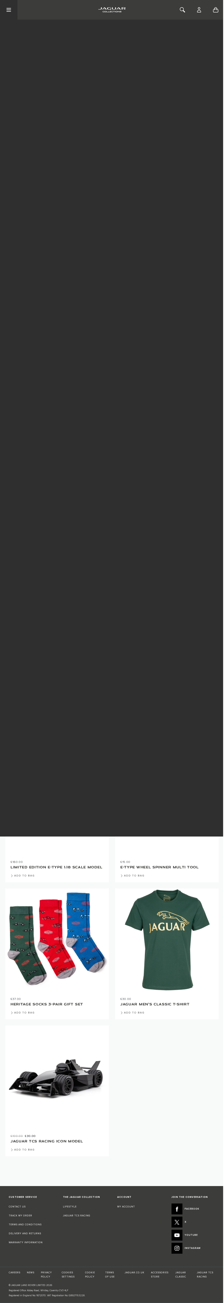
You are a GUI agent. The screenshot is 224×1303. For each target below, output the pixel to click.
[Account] (199, 10)
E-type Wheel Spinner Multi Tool (159, 867)
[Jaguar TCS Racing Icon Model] (57, 1077)
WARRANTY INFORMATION (26, 1242)
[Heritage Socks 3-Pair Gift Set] (57, 940)
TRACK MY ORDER (20, 1215)
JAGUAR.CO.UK (134, 1272)
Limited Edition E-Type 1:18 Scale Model (56, 867)
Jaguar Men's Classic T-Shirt (155, 1004)
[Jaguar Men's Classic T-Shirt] (167, 940)
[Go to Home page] (112, 10)
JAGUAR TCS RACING (76, 1215)
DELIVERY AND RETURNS (25, 1233)
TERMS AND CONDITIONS (25, 1224)
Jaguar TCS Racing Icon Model (46, 1141)
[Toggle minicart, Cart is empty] (215, 10)
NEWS (30, 1272)
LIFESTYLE (70, 1206)
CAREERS (14, 1272)
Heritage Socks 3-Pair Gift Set (46, 1004)
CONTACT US (17, 1206)
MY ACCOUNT (126, 1206)
